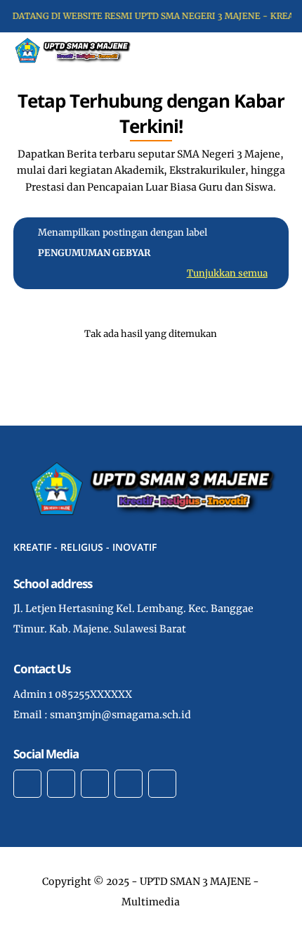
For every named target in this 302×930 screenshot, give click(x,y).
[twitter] (61, 784)
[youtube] (162, 784)
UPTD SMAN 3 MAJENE (195, 881)
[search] (243, 50)
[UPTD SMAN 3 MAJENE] (72, 49)
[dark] (267, 50)
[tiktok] (128, 784)
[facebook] (27, 784)
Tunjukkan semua (227, 273)
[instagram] (95, 784)
